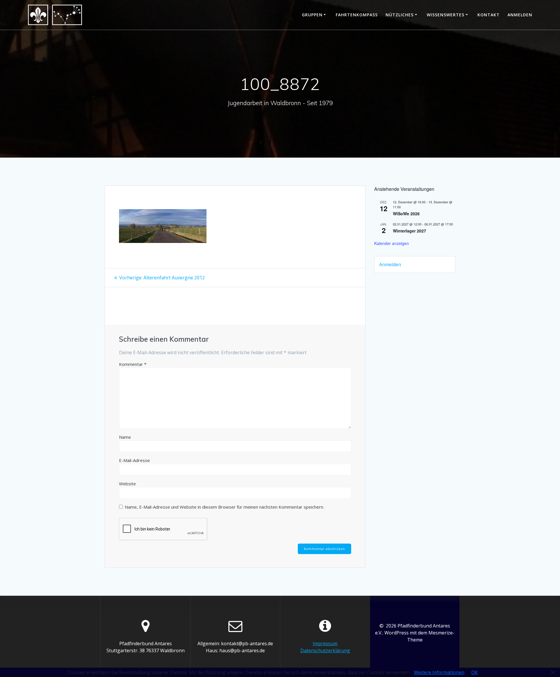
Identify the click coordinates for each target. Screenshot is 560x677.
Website (127, 483)
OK (474, 672)
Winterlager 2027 (409, 231)
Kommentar (132, 364)
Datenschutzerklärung (325, 650)
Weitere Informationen (439, 672)
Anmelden (520, 14)
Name (125, 437)
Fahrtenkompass (357, 14)
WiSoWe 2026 (406, 213)
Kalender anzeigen (391, 243)
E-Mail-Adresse (134, 460)
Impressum (325, 643)
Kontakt (488, 14)
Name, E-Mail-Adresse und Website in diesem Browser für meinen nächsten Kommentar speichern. (224, 507)
